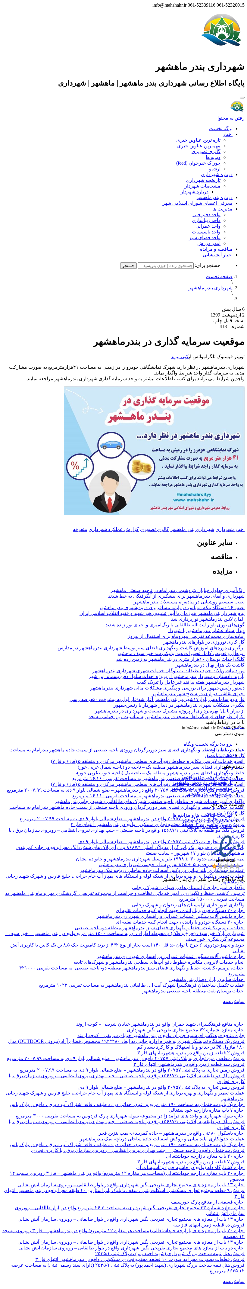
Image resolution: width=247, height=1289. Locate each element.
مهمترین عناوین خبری (198, 145)
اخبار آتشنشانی (218, 254)
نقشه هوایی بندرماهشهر (209, 793)
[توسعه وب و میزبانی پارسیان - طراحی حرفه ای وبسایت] (229, 887)
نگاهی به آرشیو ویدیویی (210, 826)
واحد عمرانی (207, 226)
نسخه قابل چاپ (229, 320)
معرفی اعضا (220, 755)
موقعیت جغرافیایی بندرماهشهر (202, 788)
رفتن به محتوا (231, 118)
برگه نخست (221, 128)
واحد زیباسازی (206, 220)
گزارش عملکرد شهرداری (114, 529)
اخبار (228, 134)
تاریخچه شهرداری (203, 180)
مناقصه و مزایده (216, 249)
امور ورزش (208, 243)
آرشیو (214, 168)
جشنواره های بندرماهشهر (207, 820)
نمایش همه (234, 1001)
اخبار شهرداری (230, 529)
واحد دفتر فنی (206, 214)
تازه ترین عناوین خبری (198, 140)
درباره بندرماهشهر (214, 197)
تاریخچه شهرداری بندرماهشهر (203, 782)
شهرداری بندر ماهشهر (211, 287)
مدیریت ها (222, 208)
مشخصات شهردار (202, 185)
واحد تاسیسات (206, 231)
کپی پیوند (180, 356)
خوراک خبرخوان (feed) (198, 163)
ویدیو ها (213, 157)
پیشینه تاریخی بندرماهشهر (207, 776)
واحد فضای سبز (204, 237)
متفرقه (80, 529)
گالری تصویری (206, 151)
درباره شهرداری (217, 174)
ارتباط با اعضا (219, 749)
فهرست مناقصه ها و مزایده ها (203, 815)
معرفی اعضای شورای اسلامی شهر (197, 203)
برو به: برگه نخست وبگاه (208, 744)
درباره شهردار (194, 191)
